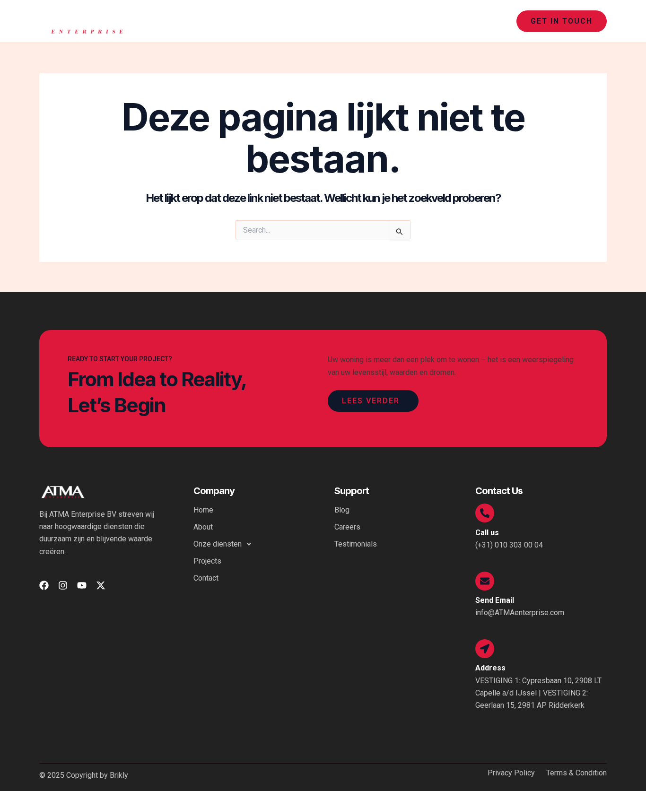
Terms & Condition (576, 773)
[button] (411, 21)
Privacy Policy (511, 773)
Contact (486, 21)
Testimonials (355, 543)
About (333, 21)
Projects (445, 21)
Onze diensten (382, 21)
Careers (347, 526)
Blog (341, 509)
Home (299, 21)
